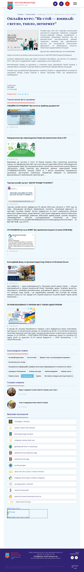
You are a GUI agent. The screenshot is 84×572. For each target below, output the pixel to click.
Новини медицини (51, 371)
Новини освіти (66, 371)
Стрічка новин (27, 376)
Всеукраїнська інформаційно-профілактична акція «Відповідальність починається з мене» (40, 367)
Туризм (38, 376)
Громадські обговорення (17, 371)
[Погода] (11, 513)
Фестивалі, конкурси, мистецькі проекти (58, 376)
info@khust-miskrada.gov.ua (46, 556)
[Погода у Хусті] (13, 508)
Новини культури (35, 371)
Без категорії (31, 357)
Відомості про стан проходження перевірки (55, 357)
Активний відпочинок (16, 357)
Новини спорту (14, 376)
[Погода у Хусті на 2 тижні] (18, 517)
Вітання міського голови (17, 362)
